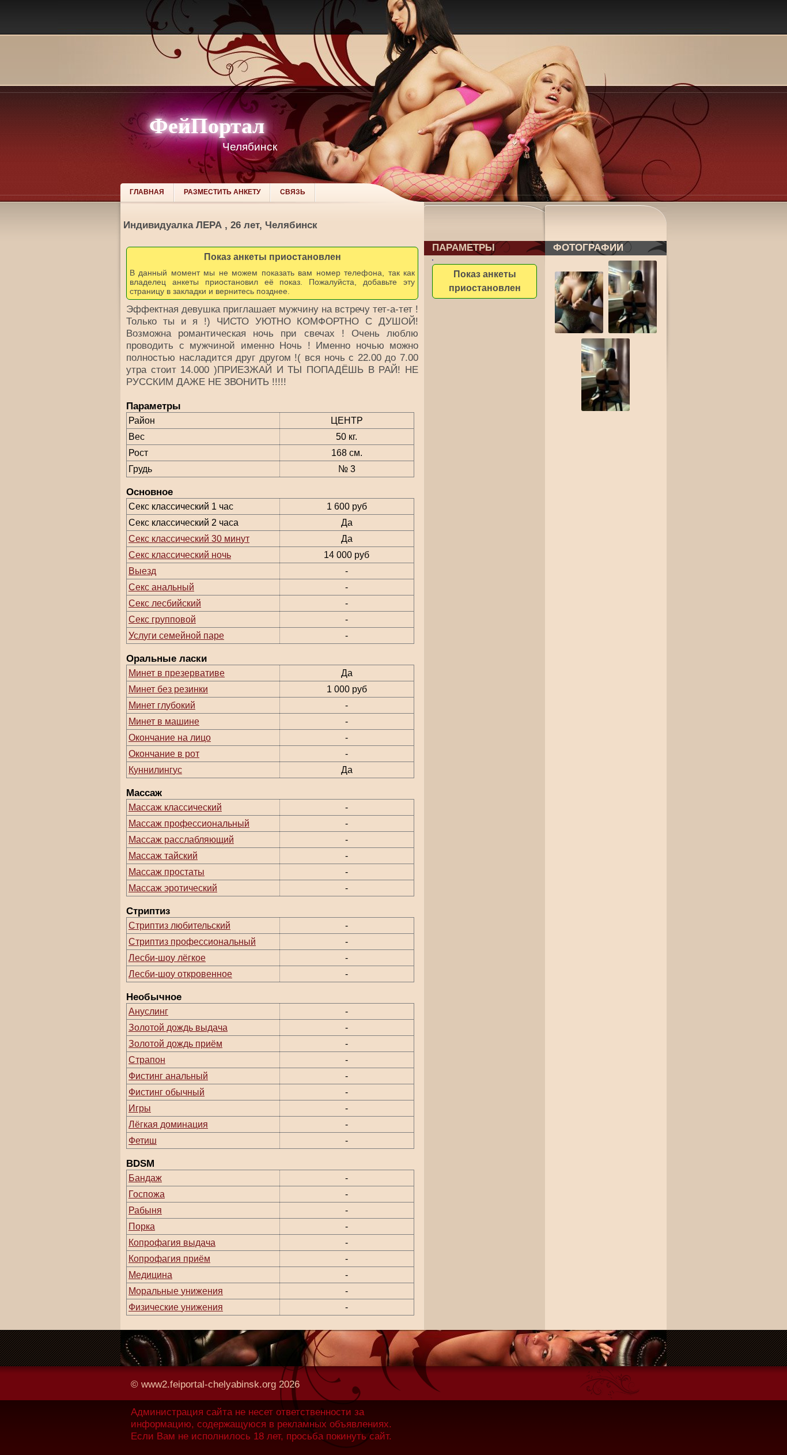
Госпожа (146, 1194)
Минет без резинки (168, 689)
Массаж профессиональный (188, 823)
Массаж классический (175, 807)
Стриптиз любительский (179, 925)
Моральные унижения (175, 1291)
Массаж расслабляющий (181, 840)
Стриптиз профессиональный (192, 942)
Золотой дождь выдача (178, 1027)
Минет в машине (163, 721)
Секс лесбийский (164, 603)
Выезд (142, 571)
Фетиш (142, 1140)
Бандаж (145, 1178)
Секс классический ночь (179, 555)
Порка (141, 1226)
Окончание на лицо (169, 737)
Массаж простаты (166, 872)
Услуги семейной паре (176, 635)
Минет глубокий (161, 705)
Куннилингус (155, 770)
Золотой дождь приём (175, 1044)
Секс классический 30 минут (188, 539)
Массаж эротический (172, 888)
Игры (139, 1108)
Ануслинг (148, 1011)
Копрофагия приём (169, 1259)
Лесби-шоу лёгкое (167, 958)
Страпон (146, 1060)
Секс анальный (161, 587)
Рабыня (145, 1210)
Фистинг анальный (168, 1076)
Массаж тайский (163, 856)
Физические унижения (175, 1307)
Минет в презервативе (176, 673)
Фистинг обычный (166, 1092)
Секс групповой (162, 619)
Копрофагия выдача (171, 1242)
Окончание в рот (163, 754)
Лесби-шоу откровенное (180, 974)
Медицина (150, 1275)
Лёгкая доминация (168, 1124)
